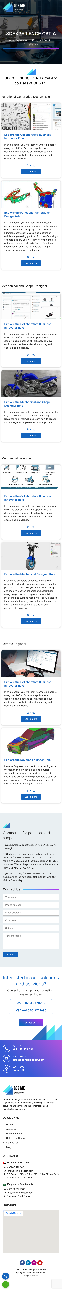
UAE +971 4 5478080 (31, 1003)
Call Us (17, 1046)
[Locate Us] (6, 1069)
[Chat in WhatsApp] (5, 1284)
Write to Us (19, 1056)
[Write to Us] (6, 1058)
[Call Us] (6, 1048)
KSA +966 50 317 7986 (31, 1010)
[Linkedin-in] (28, 1262)
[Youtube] (40, 1262)
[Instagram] (34, 1262)
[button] (56, 7)
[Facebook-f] (22, 1262)
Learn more (31, 171)
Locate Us (18, 1066)
